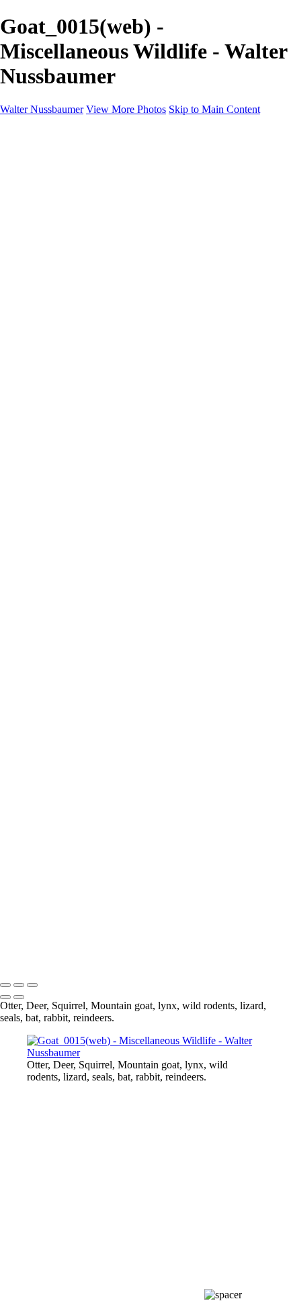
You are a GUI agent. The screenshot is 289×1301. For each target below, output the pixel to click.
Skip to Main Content (214, 109)
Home (40, 165)
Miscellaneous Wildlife (102, 213)
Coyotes (71, 249)
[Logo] (107, 142)
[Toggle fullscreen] (18, 985)
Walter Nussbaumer (41, 109)
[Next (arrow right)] (18, 997)
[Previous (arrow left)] (5, 997)
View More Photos (126, 109)
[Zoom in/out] (32, 985)
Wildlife (43, 177)
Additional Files (88, 201)
